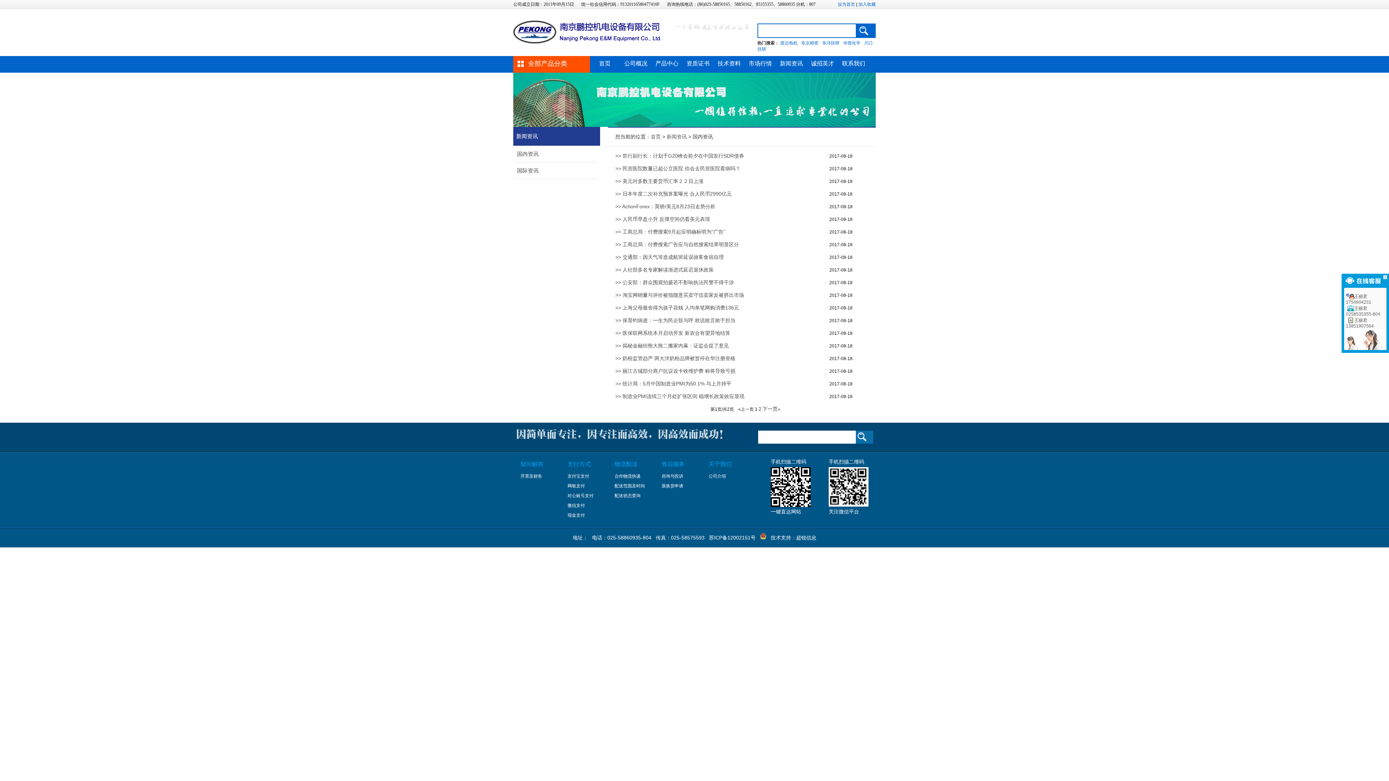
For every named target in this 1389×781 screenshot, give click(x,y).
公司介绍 (717, 476)
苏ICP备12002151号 (732, 538)
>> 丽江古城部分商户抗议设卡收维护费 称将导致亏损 (675, 371)
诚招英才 (822, 63)
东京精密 (810, 43)
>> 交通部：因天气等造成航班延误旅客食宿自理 (669, 257)
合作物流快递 (628, 476)
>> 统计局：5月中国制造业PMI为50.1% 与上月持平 (673, 384)
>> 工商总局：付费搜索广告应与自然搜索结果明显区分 (677, 244)
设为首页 (846, 4)
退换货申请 (672, 485)
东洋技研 (831, 43)
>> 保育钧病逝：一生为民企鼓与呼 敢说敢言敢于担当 (675, 320)
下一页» (772, 409)
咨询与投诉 (672, 476)
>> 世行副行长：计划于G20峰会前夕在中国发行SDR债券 (679, 156)
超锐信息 (806, 538)
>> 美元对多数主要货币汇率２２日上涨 (659, 181)
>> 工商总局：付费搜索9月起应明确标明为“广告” (670, 232)
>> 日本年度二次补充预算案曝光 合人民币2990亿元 (673, 194)
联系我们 (853, 63)
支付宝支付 (578, 476)
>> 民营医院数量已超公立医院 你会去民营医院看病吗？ (677, 168)
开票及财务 (531, 476)
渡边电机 (789, 43)
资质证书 (698, 63)
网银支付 (576, 485)
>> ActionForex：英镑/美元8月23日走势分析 (665, 206)
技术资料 (729, 63)
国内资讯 (528, 154)
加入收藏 (867, 4)
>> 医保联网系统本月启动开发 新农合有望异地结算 (672, 333)
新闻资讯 (791, 63)
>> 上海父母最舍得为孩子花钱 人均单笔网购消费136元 (677, 308)
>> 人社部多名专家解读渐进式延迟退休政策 (664, 270)
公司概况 (635, 63)
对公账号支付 (581, 495)
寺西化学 (852, 43)
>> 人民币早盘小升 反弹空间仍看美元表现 (662, 219)
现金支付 (576, 515)
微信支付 (576, 505)
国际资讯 (528, 170)
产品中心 (667, 63)
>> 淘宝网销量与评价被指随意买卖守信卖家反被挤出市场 (679, 295)
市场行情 (760, 63)
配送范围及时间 (630, 485)
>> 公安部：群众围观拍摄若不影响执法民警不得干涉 (674, 282)
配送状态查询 (628, 495)
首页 (605, 63)
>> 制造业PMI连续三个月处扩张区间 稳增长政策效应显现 (679, 396)
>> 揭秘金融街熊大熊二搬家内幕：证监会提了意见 (672, 346)
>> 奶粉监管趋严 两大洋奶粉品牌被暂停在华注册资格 (675, 358)
